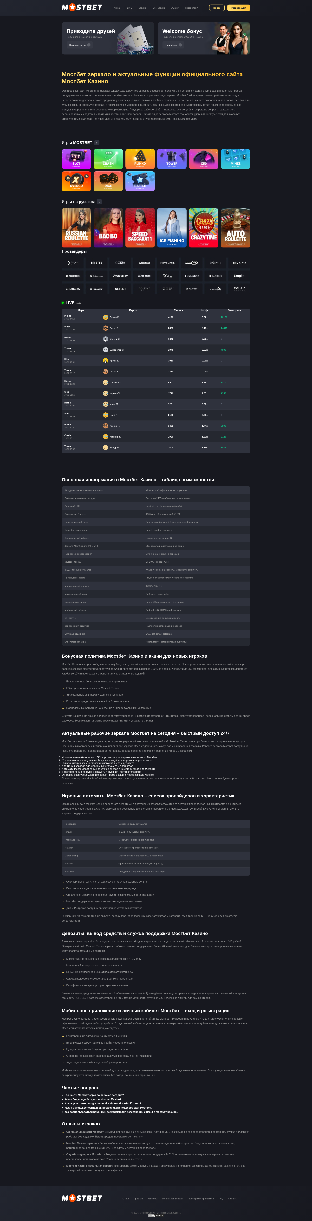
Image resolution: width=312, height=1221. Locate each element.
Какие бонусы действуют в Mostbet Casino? (93, 1099)
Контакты (152, 1198)
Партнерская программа (201, 1198)
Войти (217, 7)
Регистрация (238, 7)
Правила (138, 1198)
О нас (126, 1198)
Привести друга (77, 45)
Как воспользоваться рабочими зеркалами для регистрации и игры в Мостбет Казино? (121, 1112)
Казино (142, 7)
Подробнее (171, 45)
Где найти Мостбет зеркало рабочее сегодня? (94, 1095)
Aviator (175, 7)
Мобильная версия (172, 1198)
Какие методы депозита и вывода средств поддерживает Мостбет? (109, 1107)
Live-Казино (158, 7)
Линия (117, 7)
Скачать (232, 1198)
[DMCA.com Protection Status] (156, 1216)
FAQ (221, 1198)
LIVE (129, 7)
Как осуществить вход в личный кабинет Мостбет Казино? (103, 1103)
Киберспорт (191, 7)
